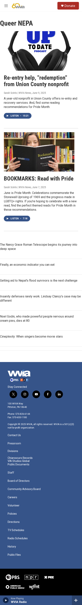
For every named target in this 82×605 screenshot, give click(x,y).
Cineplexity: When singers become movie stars (31, 336)
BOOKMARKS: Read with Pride (38, 178)
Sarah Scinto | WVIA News (17, 92)
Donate (69, 5)
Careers (12, 497)
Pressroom (14, 443)
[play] (5, 600)
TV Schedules (16, 530)
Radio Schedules (18, 538)
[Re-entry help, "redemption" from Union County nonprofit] (39, 50)
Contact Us (14, 435)
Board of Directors (19, 480)
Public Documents (18, 464)
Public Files (14, 554)
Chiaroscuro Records (20, 458)
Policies (12, 513)
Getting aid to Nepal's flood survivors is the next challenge (38, 280)
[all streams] (77, 600)
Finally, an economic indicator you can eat (27, 264)
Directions (14, 522)
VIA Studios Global (19, 461)
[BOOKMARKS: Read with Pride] (39, 152)
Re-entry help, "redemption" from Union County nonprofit (36, 81)
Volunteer (13, 505)
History (12, 546)
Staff (11, 472)
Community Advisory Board (24, 489)
